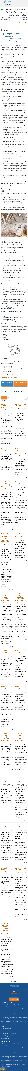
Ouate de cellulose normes (18, 595)
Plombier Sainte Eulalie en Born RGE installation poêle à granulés (20, 464)
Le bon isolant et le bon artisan (11, 33)
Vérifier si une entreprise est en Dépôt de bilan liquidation (6, 835)
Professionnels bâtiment (21, 28)
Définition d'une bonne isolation (11, 35)
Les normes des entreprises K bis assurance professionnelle (20, 697)
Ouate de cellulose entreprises (5, 483)
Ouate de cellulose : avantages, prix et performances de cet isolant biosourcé (7, 943)
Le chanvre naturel (8, 36)
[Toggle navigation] (25, 3)
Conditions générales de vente (9, 1033)
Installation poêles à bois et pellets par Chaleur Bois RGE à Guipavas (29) (7, 459)
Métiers (3, 868)
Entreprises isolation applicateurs (5, 535)
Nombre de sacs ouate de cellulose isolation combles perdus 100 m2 (6, 749)
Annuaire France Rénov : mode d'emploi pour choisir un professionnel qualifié (20, 416)
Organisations (6, 411)
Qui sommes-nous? (6, 1028)
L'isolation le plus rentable (10, 41)
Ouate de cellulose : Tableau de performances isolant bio (21, 609)
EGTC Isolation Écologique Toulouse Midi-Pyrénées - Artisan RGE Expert (6, 551)
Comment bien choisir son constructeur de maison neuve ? (6, 790)
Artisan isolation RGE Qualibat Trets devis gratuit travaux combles (7, 497)
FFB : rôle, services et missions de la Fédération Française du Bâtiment (21, 661)
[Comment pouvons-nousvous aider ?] (3, 1069)
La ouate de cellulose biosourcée (12, 38)
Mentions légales (6, 1038)
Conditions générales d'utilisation (9, 1036)
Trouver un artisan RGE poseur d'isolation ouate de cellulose (7, 609)
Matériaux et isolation (21, 21)
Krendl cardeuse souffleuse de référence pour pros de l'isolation (7, 662)
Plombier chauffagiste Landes (19, 450)
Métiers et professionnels (21, 26)
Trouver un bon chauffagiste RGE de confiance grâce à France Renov (6, 419)
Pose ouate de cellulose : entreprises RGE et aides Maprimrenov (21, 492)
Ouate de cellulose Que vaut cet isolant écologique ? (21, 748)
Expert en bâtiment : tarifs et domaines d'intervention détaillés (21, 790)
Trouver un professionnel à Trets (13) (13, 40)
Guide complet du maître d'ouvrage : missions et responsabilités (6, 697)
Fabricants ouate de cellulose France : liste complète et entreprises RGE (21, 545)
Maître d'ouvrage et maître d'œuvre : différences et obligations (7, 880)
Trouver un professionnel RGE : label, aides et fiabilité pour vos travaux (21, 879)
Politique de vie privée (7, 1031)
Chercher (4, 397)
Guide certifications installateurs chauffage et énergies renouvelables (21, 836)
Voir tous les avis (14, 999)
